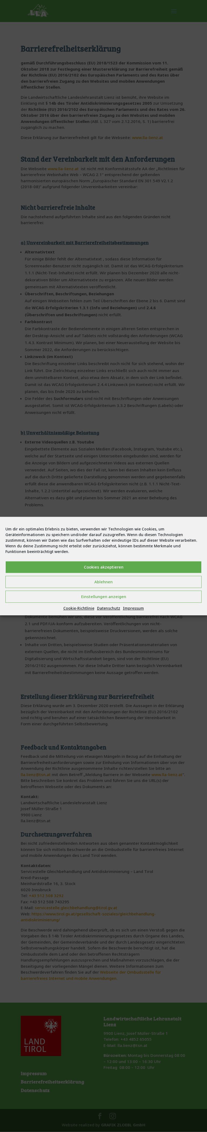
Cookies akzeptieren (103, 567)
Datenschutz (108, 608)
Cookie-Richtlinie (78, 608)
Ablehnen (103, 581)
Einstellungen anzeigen (103, 596)
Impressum (133, 608)
